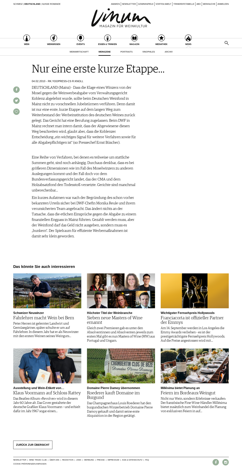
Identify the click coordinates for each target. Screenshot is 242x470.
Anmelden (223, 4)
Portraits (126, 52)
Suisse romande (51, 4)
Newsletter (129, 4)
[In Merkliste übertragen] (16, 111)
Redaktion (67, 460)
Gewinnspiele (146, 4)
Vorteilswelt (163, 4)
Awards (115, 4)
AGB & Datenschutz (132, 460)
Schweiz (18, 4)
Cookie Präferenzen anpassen (29, 464)
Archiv (169, 52)
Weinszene (105, 52)
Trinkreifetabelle (183, 4)
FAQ (147, 460)
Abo (198, 4)
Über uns (54, 460)
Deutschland (32, 4)
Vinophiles (148, 52)
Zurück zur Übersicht (33, 444)
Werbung (89, 460)
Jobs (78, 460)
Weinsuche (209, 4)
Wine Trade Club (38, 460)
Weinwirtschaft (79, 52)
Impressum (113, 460)
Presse (101, 460)
